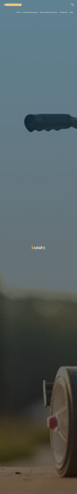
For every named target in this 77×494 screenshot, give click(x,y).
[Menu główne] (72, 5)
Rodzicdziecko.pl (12, 4)
